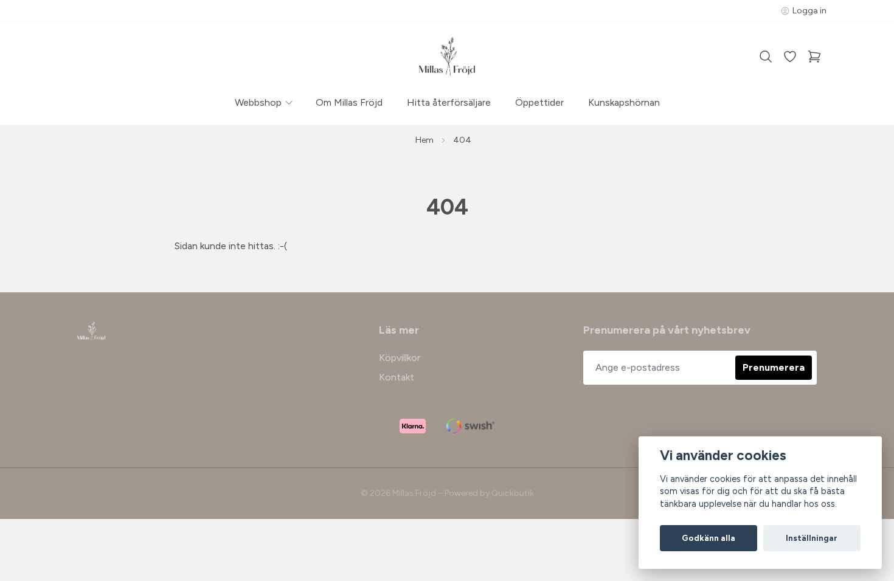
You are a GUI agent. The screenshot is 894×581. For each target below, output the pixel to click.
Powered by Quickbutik (489, 493)
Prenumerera (774, 367)
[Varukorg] (814, 56)
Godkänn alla (708, 538)
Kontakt (396, 377)
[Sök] (766, 56)
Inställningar (811, 538)
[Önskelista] (790, 56)
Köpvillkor (399, 357)
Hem (424, 140)
